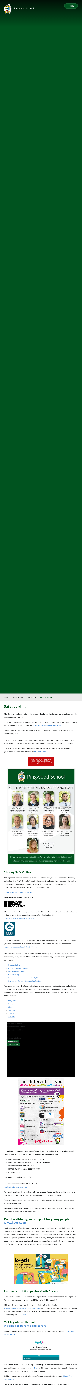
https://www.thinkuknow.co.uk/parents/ (19, 918)
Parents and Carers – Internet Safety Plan (24, 978)
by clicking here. (40, 751)
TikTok (11, 1013)
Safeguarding (46, 697)
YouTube (11, 1017)
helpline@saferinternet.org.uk (15, 1187)
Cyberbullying (13, 975)
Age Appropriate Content (18, 968)
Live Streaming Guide (16, 971)
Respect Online (14, 965)
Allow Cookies (13, 1041)
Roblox (11, 1004)
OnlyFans (12, 1001)
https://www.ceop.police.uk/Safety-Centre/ (20, 947)
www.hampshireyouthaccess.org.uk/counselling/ (22, 1308)
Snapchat (11, 1010)
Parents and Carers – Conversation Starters (24, 981)
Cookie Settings (13, 1044)
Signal (10, 1007)
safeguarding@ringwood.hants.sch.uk (47, 725)
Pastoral (32, 697)
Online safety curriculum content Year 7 (19, 892)
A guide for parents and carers (25, 1325)
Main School (19, 697)
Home (7, 697)
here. (24, 1314)
